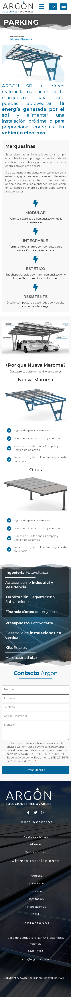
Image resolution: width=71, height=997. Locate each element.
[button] (42, 7)
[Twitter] (35, 812)
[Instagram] (42, 812)
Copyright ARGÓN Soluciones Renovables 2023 (34, 977)
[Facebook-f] (28, 812)
